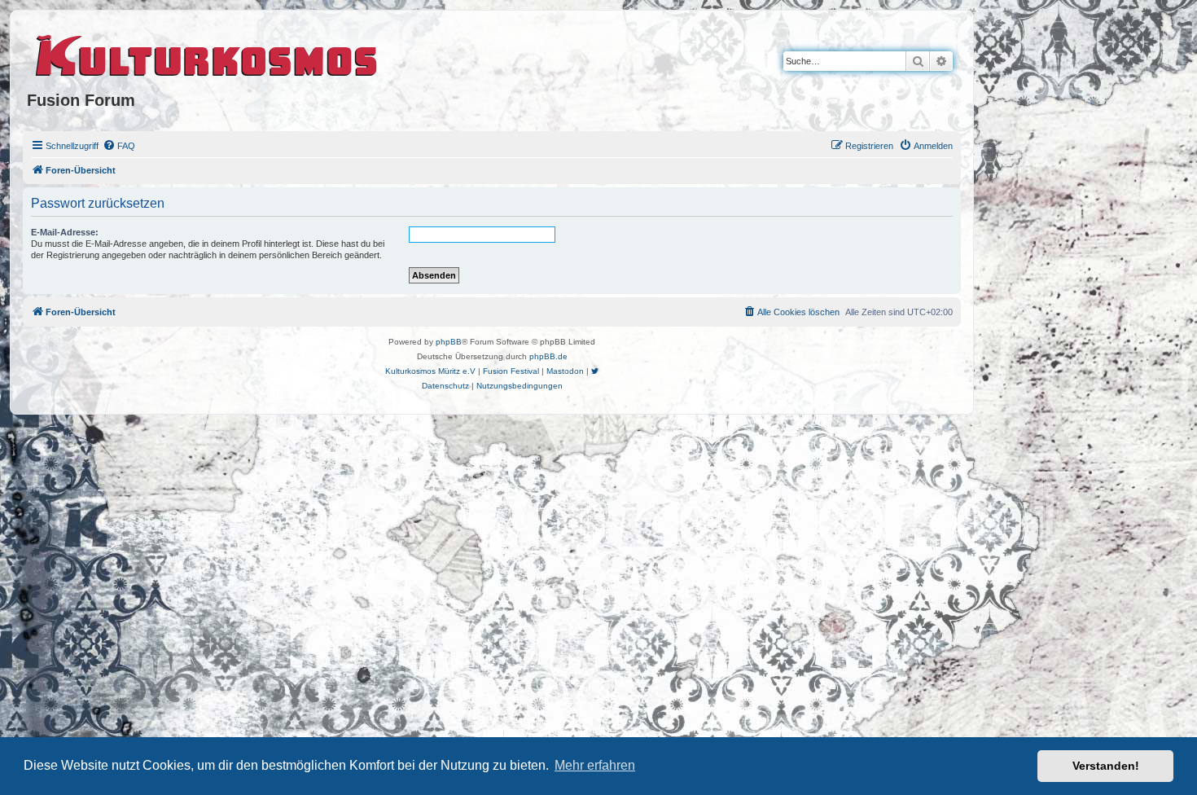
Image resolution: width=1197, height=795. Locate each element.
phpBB (449, 341)
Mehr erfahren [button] (595, 765)
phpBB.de (548, 356)
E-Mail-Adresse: (65, 232)
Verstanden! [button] (1105, 765)
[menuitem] (119, 146)
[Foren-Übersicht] (207, 53)
